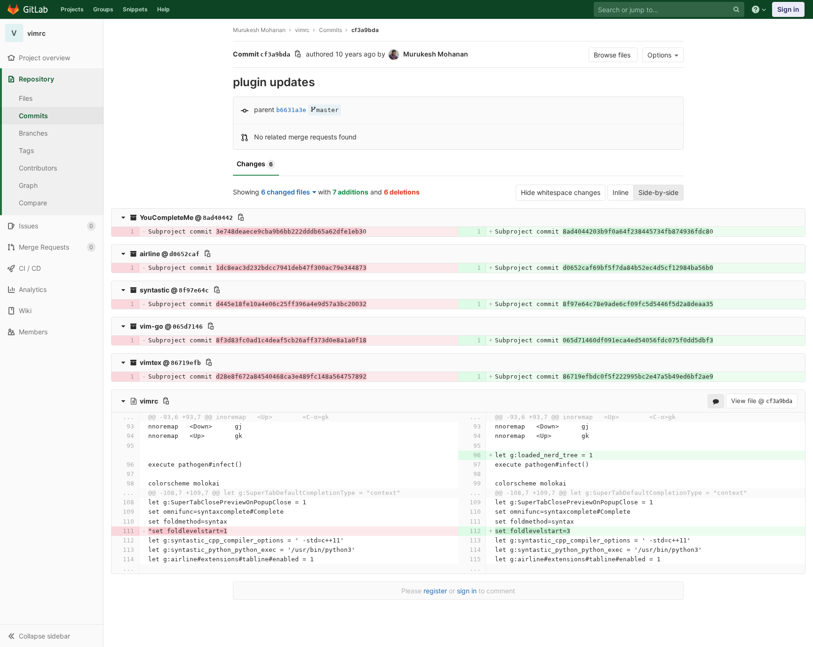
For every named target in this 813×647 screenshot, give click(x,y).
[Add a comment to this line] (115, 231)
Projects (72, 9)
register (435, 591)
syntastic (154, 290)
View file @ (761, 400)
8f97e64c (194, 290)
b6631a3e (291, 109)
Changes (255, 164)
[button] (51, 635)
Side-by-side (658, 192)
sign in (467, 591)
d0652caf (184, 254)
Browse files (613, 55)
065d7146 (188, 326)
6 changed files (285, 192)
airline (150, 254)
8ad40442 (218, 217)
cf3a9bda (365, 29)
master (327, 109)
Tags (26, 150)
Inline (621, 192)
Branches (33, 133)
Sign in (788, 9)
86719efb (186, 362)
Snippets (135, 9)
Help (163, 9)
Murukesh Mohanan (259, 29)
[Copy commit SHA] (298, 55)
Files (25, 98)
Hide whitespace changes (560, 192)
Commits (33, 116)
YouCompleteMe (166, 217)
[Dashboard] (28, 9)
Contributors (38, 168)
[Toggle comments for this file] (716, 401)
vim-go (151, 326)
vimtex (150, 362)
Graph (28, 185)
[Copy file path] (241, 217)
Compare (33, 203)
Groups (103, 9)
